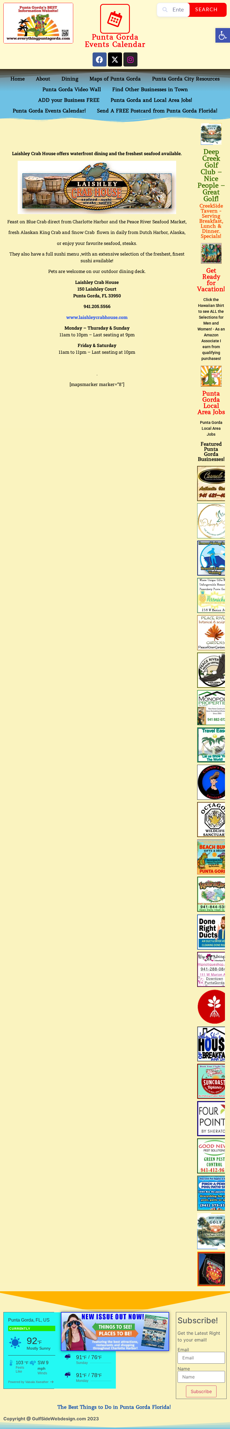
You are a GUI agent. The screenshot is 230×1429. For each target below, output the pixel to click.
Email (183, 1349)
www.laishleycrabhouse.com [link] (97, 317)
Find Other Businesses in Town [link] (150, 89)
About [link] (43, 79)
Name (184, 1368)
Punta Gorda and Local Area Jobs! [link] (151, 100)
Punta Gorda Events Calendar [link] (115, 41)
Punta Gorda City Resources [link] (186, 79)
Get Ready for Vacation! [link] (211, 280)
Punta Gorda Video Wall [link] (71, 89)
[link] (222, 35)
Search (206, 9)
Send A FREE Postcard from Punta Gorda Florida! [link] (157, 111)
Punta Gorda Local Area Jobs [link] (211, 403)
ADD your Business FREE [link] (68, 100)
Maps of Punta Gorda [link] (115, 79)
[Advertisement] (105, 135)
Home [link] (17, 79)
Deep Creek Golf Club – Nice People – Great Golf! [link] (211, 175)
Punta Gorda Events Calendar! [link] (49, 111)
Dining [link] (69, 79)
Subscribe (201, 1391)
